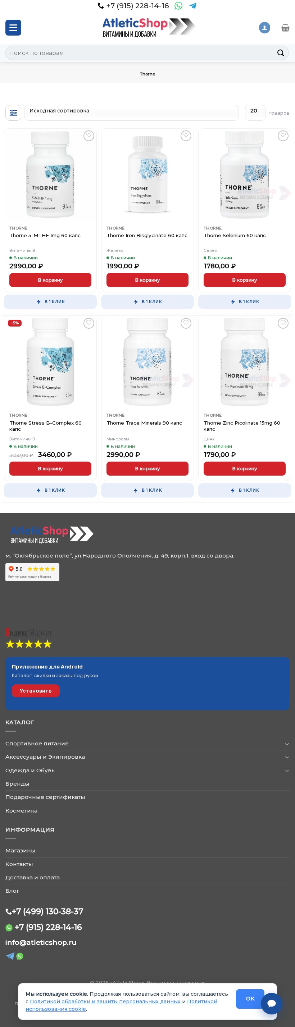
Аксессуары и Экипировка (45, 756)
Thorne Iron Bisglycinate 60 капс (146, 235)
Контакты (19, 864)
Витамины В (22, 250)
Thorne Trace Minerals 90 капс (144, 423)
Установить (36, 690)
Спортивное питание (37, 743)
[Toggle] (287, 744)
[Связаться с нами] (271, 1003)
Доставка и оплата (32, 877)
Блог (12, 890)
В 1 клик (55, 302)
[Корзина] (285, 28)
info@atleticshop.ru (41, 942)
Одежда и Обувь (30, 770)
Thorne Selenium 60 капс (235, 235)
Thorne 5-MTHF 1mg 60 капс (45, 235)
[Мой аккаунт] (264, 27)
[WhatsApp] (178, 5)
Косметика (21, 810)
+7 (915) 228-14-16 (48, 927)
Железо (114, 250)
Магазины (20, 850)
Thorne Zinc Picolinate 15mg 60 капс (242, 426)
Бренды (17, 783)
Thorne (18, 228)
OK (250, 998)
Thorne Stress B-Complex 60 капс (45, 426)
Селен (210, 250)
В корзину (50, 280)
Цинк (209, 438)
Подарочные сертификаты (45, 797)
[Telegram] (193, 5)
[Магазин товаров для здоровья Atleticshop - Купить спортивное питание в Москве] (147, 28)
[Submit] (281, 53)
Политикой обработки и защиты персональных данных (105, 1001)
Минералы (117, 438)
